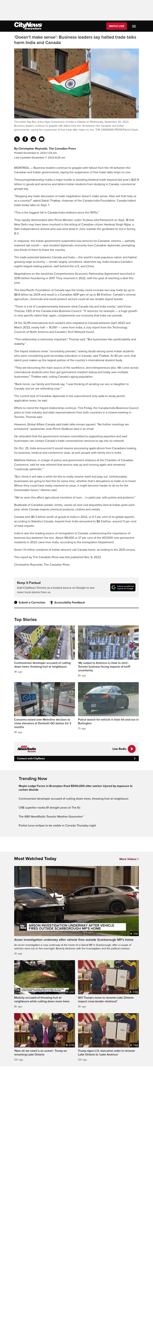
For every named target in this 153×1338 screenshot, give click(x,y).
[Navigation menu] (134, 26)
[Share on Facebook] (25, 139)
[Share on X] (17, 139)
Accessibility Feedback (69, 602)
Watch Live (116, 26)
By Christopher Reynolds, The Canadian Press (45, 148)
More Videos (128, 859)
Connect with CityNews (31, 758)
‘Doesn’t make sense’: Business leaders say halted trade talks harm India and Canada (75, 40)
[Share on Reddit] (33, 139)
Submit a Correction (32, 602)
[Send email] (41, 139)
